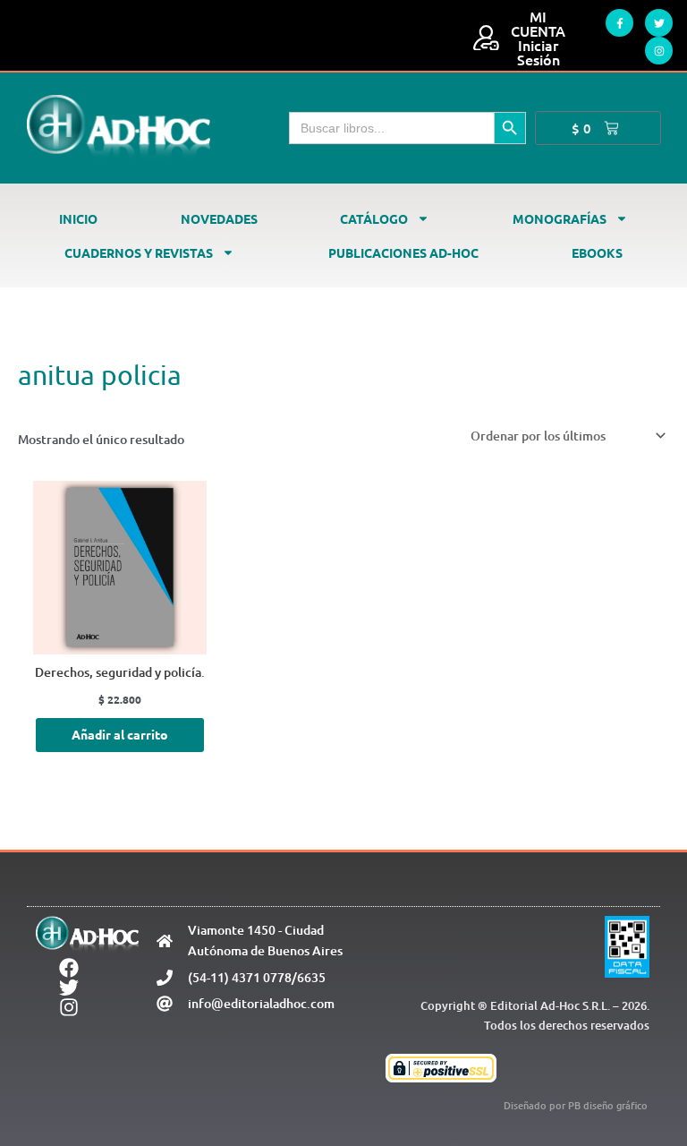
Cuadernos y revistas (138, 252)
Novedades (219, 218)
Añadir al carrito (120, 734)
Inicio (78, 218)
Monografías (559, 218)
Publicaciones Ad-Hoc (403, 252)
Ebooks (597, 252)
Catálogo (374, 218)
